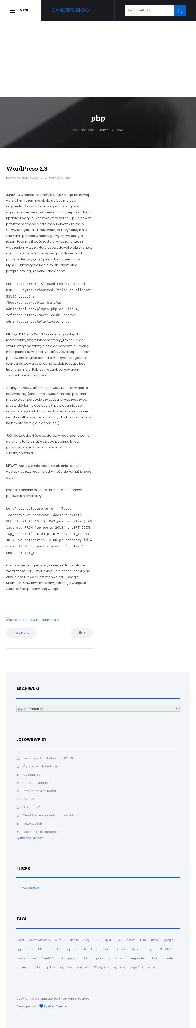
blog (87, 940)
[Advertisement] (98, 59)
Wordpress (101, 967)
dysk (108, 940)
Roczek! (28, 799)
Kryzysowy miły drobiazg (40, 766)
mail (106, 949)
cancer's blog (70, 10)
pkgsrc (72, 958)
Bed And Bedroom (32, 838)
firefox (155, 940)
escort (131, 940)
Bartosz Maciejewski (22, 178)
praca (100, 958)
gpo (20, 949)
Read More (21, 632)
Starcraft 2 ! (31, 807)
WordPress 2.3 (26, 168)
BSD (97, 940)
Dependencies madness (41, 832)
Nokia (22, 958)
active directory (39, 940)
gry (31, 949)
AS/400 (60, 940)
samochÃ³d (117, 958)
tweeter (169, 958)
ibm (49, 949)
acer (21, 940)
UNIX (37, 967)
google (168, 940)
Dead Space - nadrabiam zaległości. (50, 815)
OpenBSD (47, 958)
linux (94, 949)
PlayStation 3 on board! (40, 791)
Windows (83, 967)
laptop (71, 949)
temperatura (138, 958)
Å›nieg (152, 967)
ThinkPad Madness (37, 783)
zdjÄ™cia (137, 967)
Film (143, 940)
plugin (86, 958)
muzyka (149, 949)
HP (40, 949)
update (50, 967)
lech (83, 949)
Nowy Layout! (32, 824)
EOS (119, 940)
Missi (135, 949)
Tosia (155, 958)
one (33, 958)
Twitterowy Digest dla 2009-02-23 (48, 758)
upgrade (66, 967)
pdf (60, 958)
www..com (31, 887)
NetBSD (165, 949)
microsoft (120, 949)
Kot (59, 949)
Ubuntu (23, 967)
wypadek (120, 967)
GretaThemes (58, 1006)
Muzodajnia (32, 775)
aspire (74, 940)
